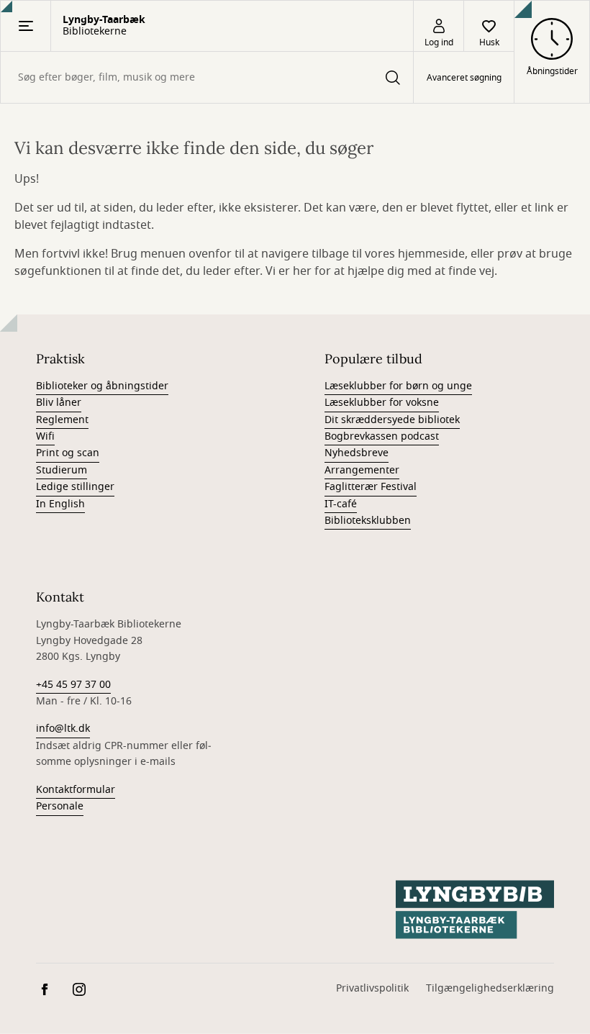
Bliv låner (58, 402)
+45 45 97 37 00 (73, 684)
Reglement (62, 419)
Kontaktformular (75, 789)
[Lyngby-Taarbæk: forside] (475, 909)
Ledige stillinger (75, 486)
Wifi (45, 436)
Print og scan (67, 453)
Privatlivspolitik (372, 988)
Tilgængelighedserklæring (490, 988)
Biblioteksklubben (367, 520)
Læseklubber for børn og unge (398, 386)
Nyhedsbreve (356, 453)
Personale (59, 806)
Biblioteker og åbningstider (102, 386)
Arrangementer (361, 470)
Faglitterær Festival (370, 486)
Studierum (61, 470)
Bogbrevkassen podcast (381, 436)
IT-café (340, 504)
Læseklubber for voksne (381, 402)
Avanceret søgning (464, 77)
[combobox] (207, 77)
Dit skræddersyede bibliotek (392, 419)
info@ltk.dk (63, 728)
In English (60, 504)
